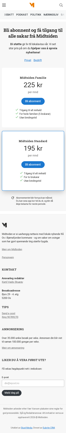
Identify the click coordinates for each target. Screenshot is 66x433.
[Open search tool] (61, 5)
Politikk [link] (35, 14)
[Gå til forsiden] (31, 5)
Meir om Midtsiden (12, 249)
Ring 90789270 (10, 317)
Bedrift (38, 60)
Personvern (8, 257)
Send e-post (8, 313)
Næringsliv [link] (51, 14)
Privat (27, 60)
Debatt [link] (9, 14)
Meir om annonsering (13, 347)
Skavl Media (26, 428)
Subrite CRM (49, 428)
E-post (5, 377)
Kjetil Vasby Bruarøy (12, 282)
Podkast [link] (22, 14)
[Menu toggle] (4, 5)
